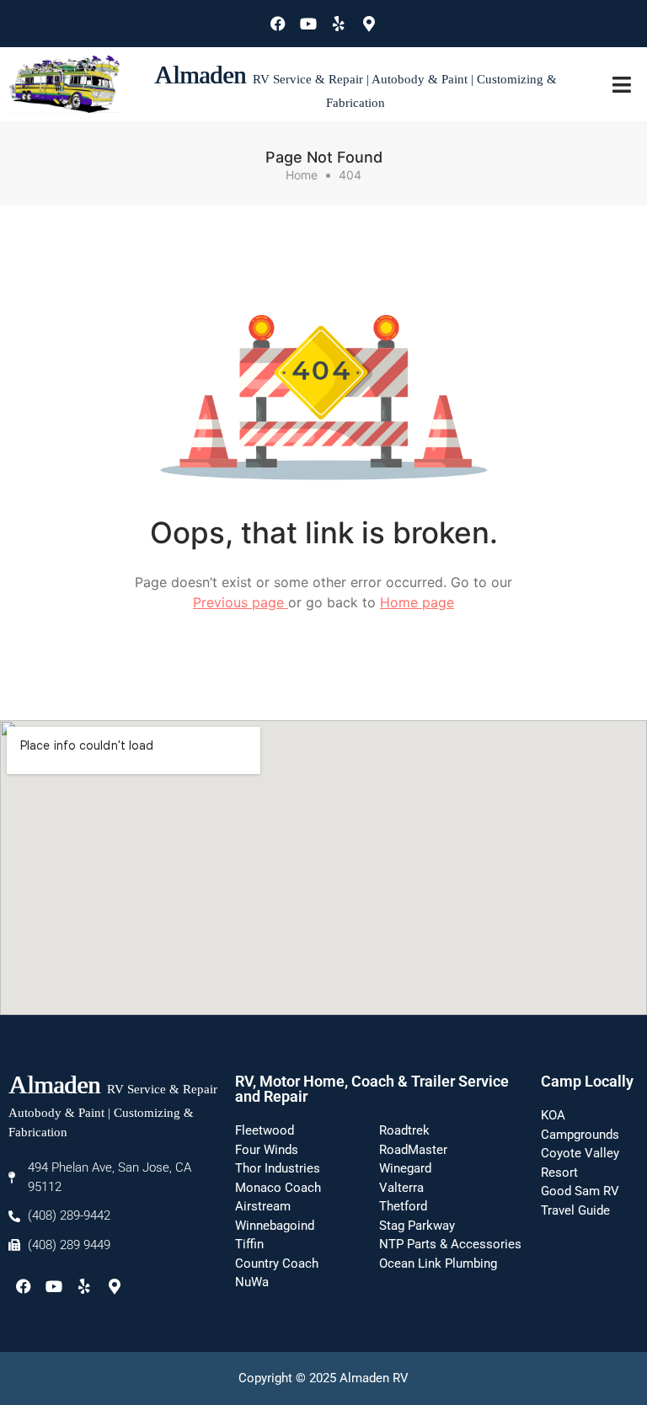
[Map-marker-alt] (369, 23)
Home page (417, 602)
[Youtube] (308, 23)
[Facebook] (278, 23)
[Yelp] (339, 23)
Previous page (240, 602)
